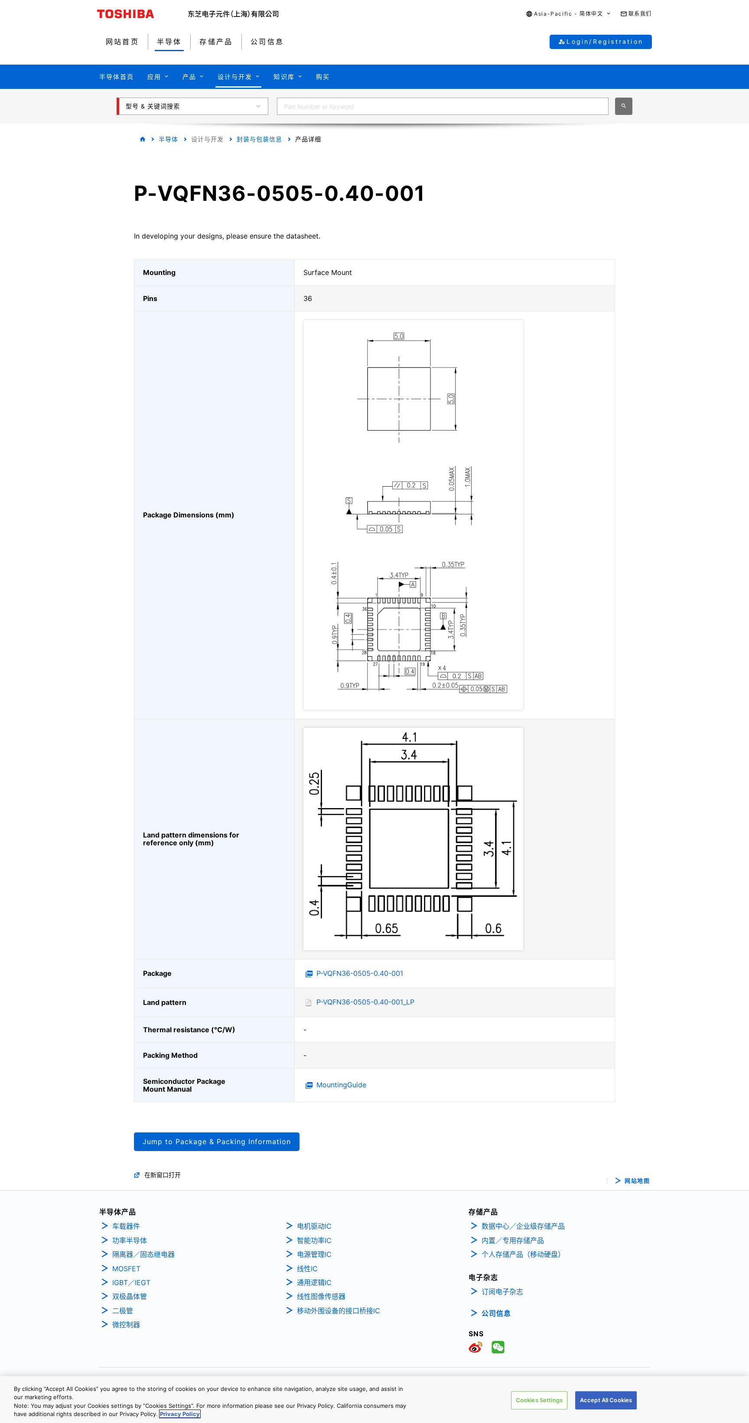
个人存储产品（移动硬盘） (523, 1254)
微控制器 (126, 1324)
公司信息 (496, 1313)
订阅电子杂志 (502, 1291)
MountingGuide (341, 1084)
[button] (568, 14)
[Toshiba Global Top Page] (142, 14)
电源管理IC (314, 1254)
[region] (374, 1399)
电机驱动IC (314, 1226)
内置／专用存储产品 (513, 1240)
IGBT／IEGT (131, 1282)
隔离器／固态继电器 (143, 1254)
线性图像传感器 (321, 1296)
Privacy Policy (180, 1413)
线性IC (307, 1268)
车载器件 (126, 1226)
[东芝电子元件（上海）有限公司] (233, 14)
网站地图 (637, 1181)
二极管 (122, 1310)
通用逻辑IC (314, 1282)
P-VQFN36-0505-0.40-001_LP (365, 1002)
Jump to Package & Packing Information (217, 1141)
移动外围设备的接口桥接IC (338, 1310)
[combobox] (443, 106)
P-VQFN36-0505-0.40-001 (359, 973)
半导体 (168, 139)
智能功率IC (314, 1240)
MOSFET (126, 1268)
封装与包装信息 (259, 139)
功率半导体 (129, 1240)
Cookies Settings (539, 1400)
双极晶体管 (129, 1296)
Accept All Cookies (606, 1400)
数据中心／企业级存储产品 (523, 1226)
